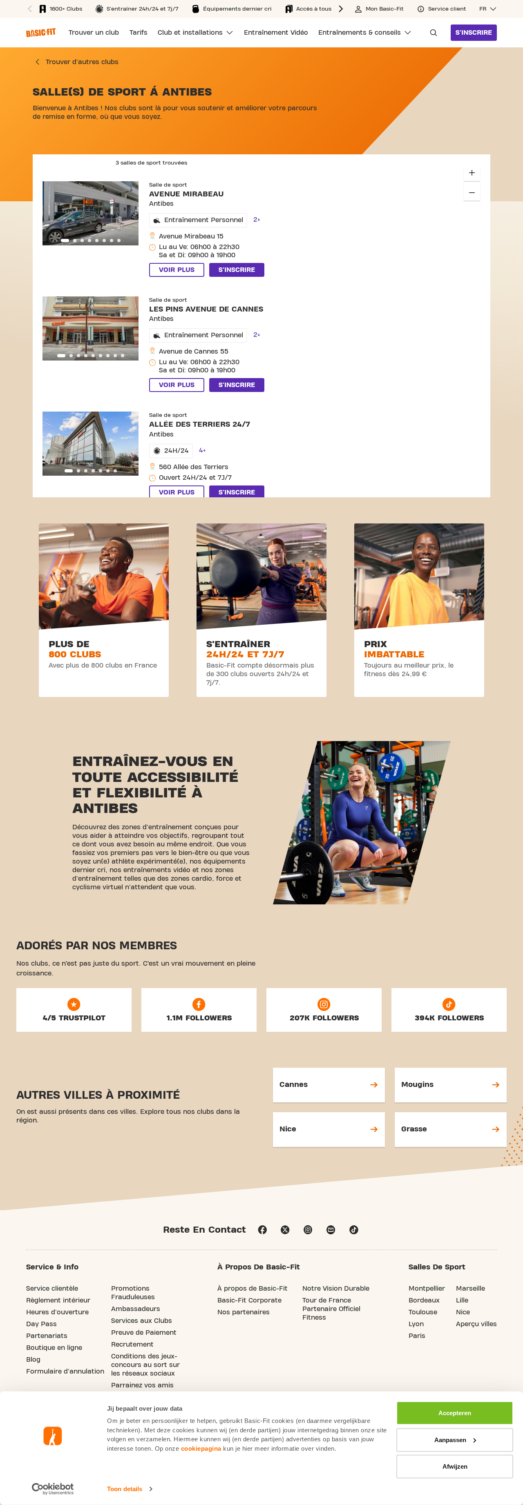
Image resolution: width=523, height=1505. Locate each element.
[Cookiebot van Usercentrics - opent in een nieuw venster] (53, 1489)
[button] (342, 9)
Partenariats (46, 1336)
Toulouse (423, 1312)
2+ (256, 219)
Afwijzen (455, 1466)
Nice (463, 1312)
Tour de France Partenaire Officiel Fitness (331, 1309)
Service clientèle (52, 1288)
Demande (431, 32)
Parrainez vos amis (142, 1385)
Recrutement (132, 1344)
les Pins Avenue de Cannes (206, 309)
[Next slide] (127, 213)
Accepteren (454, 1412)
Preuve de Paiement (144, 1332)
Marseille (470, 1288)
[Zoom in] (472, 173)
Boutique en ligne (54, 1348)
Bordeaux (424, 1300)
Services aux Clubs (141, 1321)
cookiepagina (201, 1448)
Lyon (416, 1324)
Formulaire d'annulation (65, 1371)
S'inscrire (474, 32)
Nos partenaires (243, 1312)
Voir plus (176, 270)
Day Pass (41, 1324)
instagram (308, 1229)
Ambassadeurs (135, 1309)
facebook (262, 1229)
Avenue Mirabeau (186, 194)
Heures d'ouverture (57, 1312)
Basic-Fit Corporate (249, 1300)
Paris (417, 1336)
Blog (33, 1359)
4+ (202, 450)
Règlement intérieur (58, 1300)
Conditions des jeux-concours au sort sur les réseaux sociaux (145, 1365)
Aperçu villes (476, 1324)
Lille (462, 1300)
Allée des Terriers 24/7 (199, 424)
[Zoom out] (472, 192)
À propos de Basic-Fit (252, 1288)
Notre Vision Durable (335, 1288)
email (330, 1229)
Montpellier (427, 1288)
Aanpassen (450, 1439)
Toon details (124, 1488)
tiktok (353, 1229)
